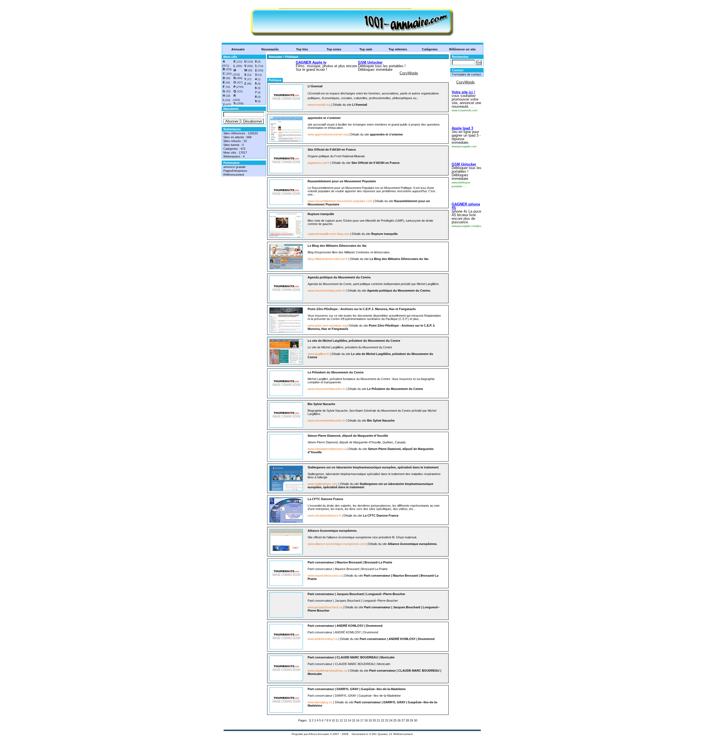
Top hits (302, 49)
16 (357, 720)
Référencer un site (462, 49)
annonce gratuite (234, 167)
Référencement (233, 174)
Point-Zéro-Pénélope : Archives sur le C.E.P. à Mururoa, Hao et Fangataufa (362, 309)
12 (341, 720)
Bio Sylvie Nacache (321, 404)
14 (349, 720)
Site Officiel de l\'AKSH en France (332, 149)
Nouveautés (270, 49)
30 (415, 720)
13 (345, 720)
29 (411, 720)
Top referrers (398, 49)
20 (374, 720)
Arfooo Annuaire (318, 734)
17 (362, 720)
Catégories (430, 49)
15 (353, 720)
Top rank (365, 49)
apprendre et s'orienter (324, 118)
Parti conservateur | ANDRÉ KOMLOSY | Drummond (345, 625)
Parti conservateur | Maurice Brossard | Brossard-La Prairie (350, 562)
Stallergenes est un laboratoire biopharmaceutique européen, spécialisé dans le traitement (373, 467)
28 (407, 720)
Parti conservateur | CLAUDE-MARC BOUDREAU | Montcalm (351, 657)
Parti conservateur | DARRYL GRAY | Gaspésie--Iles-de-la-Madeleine (357, 689)
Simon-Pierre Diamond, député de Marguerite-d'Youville (348, 435)
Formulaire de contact (466, 74)
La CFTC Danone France (325, 499)
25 (395, 720)
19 (370, 720)
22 (382, 720)
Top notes (334, 49)
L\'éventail (315, 86)
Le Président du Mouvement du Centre (336, 372)
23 (386, 720)
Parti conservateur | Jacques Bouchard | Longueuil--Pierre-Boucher (356, 594)
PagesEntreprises (235, 170)
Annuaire (238, 49)
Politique (291, 56)
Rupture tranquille (321, 214)
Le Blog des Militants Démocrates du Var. (337, 245)
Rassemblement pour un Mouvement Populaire (342, 181)
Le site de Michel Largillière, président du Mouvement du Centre (354, 340)
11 (337, 720)
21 (378, 720)
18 (366, 720)
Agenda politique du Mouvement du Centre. (339, 277)
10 (333, 720)
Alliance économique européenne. (332, 530)
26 (399, 720)
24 (390, 720)
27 (403, 720)
